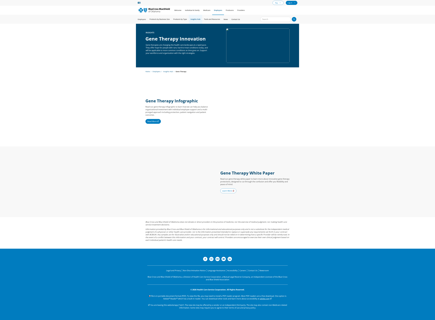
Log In (290, 3)
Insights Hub (195, 19)
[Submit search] (294, 19)
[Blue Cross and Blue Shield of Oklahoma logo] (154, 10)
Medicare (206, 10)
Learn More (227, 191)
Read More (152, 121)
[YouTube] (223, 259)
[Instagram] (211, 259)
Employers (218, 10)
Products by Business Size (160, 19)
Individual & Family (192, 10)
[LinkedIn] (230, 259)
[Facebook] (205, 259)
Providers (241, 10)
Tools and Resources (212, 19)
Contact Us (235, 19)
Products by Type (180, 19)
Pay (276, 3)
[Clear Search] (287, 19)
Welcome (177, 10)
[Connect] (217, 259)
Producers (230, 10)
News (226, 19)
